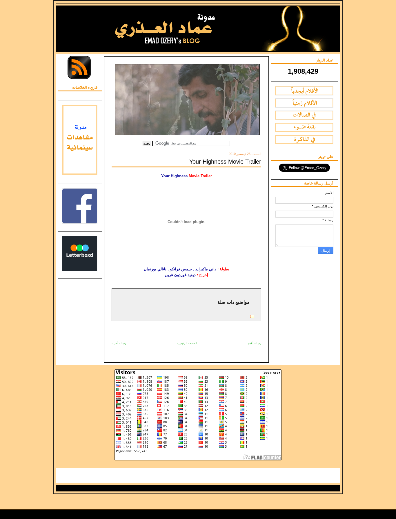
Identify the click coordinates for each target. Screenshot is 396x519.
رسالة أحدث (119, 343)
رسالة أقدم (254, 343)
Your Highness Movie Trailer (225, 161)
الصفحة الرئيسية (187, 343)
